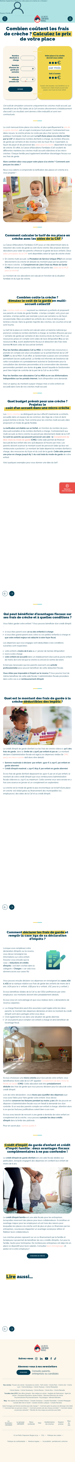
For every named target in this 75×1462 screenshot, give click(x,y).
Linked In (41, 1358)
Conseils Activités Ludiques (40, 1403)
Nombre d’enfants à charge (14, 58)
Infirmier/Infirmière (55, 1397)
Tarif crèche (44, 1385)
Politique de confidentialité (16, 1441)
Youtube (47, 1359)
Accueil (41, 19)
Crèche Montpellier (52, 1387)
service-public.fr (29, 1126)
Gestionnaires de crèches (50, 1423)
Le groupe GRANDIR (20, 1423)
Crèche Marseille (59, 1390)
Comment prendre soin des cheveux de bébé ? (45, 1408)
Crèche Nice (49, 1390)
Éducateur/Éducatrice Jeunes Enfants (30, 1395)
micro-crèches (13, 414)
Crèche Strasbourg (27, 1390)
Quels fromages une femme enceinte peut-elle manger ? (20, 1406)
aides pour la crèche (44, 145)
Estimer (20, 89)
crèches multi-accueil (16, 310)
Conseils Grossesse (36, 1400)
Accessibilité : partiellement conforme (55, 1441)
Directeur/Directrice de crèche (53, 1395)
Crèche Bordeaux (27, 1387)
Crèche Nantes (14, 1390)
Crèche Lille (62, 1385)
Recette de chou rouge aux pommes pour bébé (45, 1410)
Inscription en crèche (32, 1385)
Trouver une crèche (18, 1385)
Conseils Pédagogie (64, 1400)
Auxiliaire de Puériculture (56, 1393)
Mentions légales (33, 1441)
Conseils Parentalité (50, 1400)
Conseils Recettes (56, 1403)
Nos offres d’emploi (24, 1393)
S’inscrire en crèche (37, 1256)
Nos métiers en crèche (39, 1393)
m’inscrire (23, 1372)
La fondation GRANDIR (8, 1423)
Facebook (51, 1358)
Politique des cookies (54, 1435)
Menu (4, 18)
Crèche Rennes (39, 1390)
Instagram (36, 1358)
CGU (42, 1435)
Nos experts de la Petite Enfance (18, 1400)
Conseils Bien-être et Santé (22, 1403)
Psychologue (43, 1397)
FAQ (39, 1423)
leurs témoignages (55, 1246)
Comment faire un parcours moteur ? (16, 1408)
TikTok (55, 1358)
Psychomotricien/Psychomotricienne (26, 1397)
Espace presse (61, 1423)
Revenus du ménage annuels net (14, 79)
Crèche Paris (53, 1385)
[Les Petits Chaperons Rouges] (37, 1348)
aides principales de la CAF (15, 253)
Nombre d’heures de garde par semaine (14, 68)
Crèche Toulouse (39, 1387)
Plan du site (69, 1423)
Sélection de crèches (70, 18)
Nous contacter (31, 1423)
